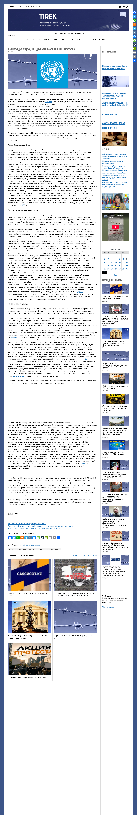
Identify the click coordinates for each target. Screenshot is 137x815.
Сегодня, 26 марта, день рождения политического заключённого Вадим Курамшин (114, 185)
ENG (84, 40)
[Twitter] (135, 16)
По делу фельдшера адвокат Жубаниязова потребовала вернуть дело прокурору (115, 546)
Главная (19, 6)
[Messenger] (135, 36)
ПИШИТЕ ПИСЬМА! (109, 128)
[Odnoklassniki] (135, 24)
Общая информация (31, 545)
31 (104, 272)
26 (112, 269)
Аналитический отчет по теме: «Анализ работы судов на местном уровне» (114, 95)
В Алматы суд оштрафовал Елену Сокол (27, 678)
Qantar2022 (93, 40)
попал (83, 464)
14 (119, 262)
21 (119, 266)
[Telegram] (135, 28)
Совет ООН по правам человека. (49, 549)
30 (127, 269)
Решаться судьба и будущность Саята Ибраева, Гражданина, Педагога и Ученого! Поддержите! (114, 168)
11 (108, 262)
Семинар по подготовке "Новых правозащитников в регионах (114, 67)
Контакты (39, 6)
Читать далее (108, 607)
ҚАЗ (78, 40)
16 (127, 262)
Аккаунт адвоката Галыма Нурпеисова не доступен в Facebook (115, 408)
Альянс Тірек (28, 6)
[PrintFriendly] (135, 49)
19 (112, 266)
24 (105, 269)
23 (127, 266)
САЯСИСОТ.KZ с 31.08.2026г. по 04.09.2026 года (27, 594)
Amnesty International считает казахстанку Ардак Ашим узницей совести (114, 178)
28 (120, 269)
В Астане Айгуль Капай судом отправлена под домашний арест (28, 636)
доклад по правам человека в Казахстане (22, 549)
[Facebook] (135, 12)
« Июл (114, 275)
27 (116, 269)
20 (116, 266)
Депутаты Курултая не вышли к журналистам (113, 454)
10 (104, 262)
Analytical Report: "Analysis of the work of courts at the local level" (115, 104)
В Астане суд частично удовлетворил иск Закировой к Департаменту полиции (114, 522)
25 (108, 269)
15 (123, 262)
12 (112, 262)
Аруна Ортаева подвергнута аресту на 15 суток (73, 636)
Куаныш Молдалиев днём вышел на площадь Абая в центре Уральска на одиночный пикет (115, 431)
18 (108, 266)
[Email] (135, 53)
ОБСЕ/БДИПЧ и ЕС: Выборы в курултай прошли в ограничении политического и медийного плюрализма (114, 571)
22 (123, 266)
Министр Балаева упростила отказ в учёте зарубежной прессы (114, 474)
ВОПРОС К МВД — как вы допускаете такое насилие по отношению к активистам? (74, 594)
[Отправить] (135, 61)
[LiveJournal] (135, 44)
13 (116, 262)
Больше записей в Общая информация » (84, 555)
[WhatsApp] (135, 20)
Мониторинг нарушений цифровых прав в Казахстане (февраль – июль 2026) (114, 498)
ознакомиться (19, 376)
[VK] (135, 32)
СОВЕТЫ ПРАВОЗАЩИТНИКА (113, 123)
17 (104, 266)
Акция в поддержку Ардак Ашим (114, 173)
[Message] (135, 40)
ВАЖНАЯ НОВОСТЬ (109, 114)
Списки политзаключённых (62, 40)
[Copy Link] (135, 57)
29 (123, 269)
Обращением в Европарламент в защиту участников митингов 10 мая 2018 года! (115, 156)
